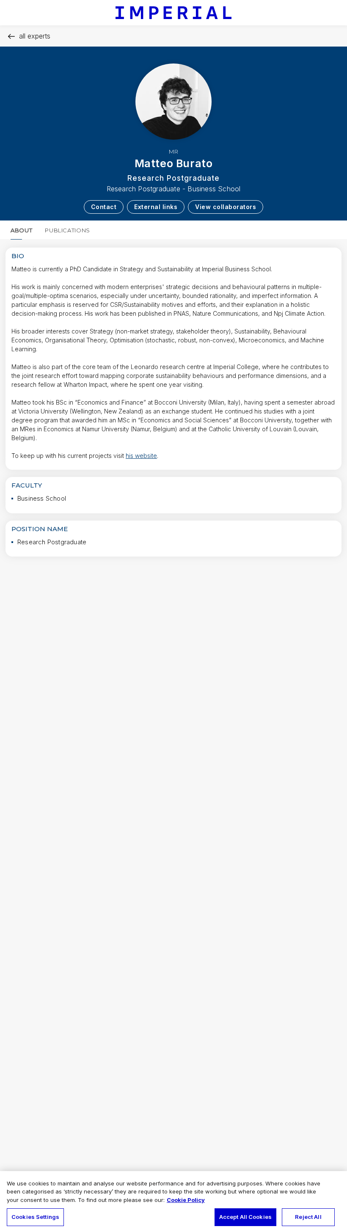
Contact (104, 206)
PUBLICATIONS (67, 230)
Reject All (308, 1216)
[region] (173, 1201)
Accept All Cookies (245, 1216)
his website (141, 455)
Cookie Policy (186, 1199)
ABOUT (21, 230)
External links (155, 206)
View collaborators (225, 206)
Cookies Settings (35, 1216)
